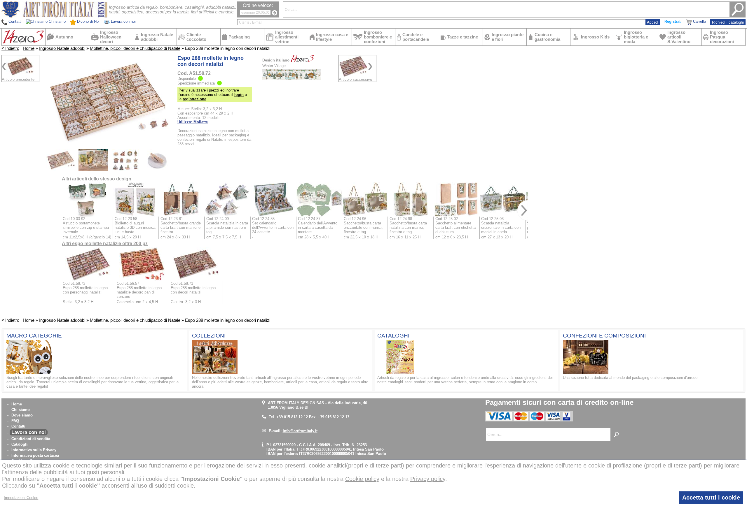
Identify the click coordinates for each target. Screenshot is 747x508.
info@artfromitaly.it (300, 431)
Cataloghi (20, 444)
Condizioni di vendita (30, 439)
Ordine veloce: (258, 5)
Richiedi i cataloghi (728, 22)
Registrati (673, 21)
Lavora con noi (28, 432)
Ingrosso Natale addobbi (62, 48)
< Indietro (10, 48)
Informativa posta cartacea (35, 455)
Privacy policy (427, 479)
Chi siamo (20, 409)
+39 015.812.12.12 (292, 417)
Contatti (18, 426)
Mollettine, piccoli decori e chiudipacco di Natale (135, 48)
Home (28, 48)
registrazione (194, 99)
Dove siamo (22, 415)
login (239, 94)
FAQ (15, 421)
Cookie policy (362, 479)
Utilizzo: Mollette (192, 122)
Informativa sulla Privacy (33, 450)
